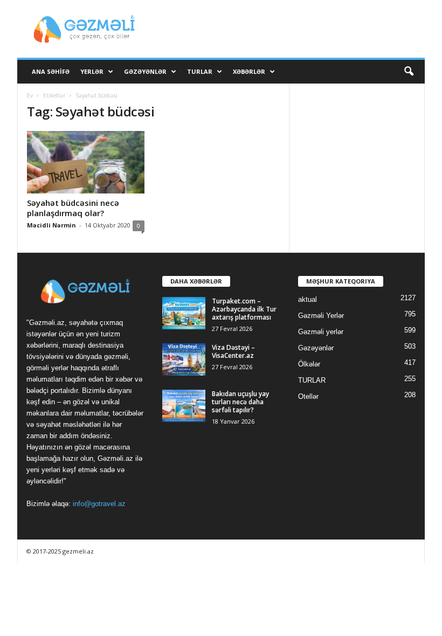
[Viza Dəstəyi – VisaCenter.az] (183, 359)
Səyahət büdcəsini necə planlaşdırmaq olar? (73, 207)
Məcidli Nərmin (51, 225)
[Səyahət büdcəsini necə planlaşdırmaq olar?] (85, 162)
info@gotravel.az (99, 504)
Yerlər (91, 71)
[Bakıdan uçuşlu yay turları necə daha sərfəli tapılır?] (183, 406)
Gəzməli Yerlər (321, 316)
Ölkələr (309, 364)
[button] (408, 72)
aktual (307, 299)
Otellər (308, 396)
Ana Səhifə (51, 71)
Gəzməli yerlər (320, 332)
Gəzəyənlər (145, 71)
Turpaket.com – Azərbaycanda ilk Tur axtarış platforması (244, 309)
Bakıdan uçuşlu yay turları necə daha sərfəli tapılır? (240, 401)
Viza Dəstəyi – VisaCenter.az (233, 351)
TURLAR (199, 71)
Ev (30, 95)
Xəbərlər (249, 71)
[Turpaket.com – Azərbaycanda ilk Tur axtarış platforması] (183, 313)
